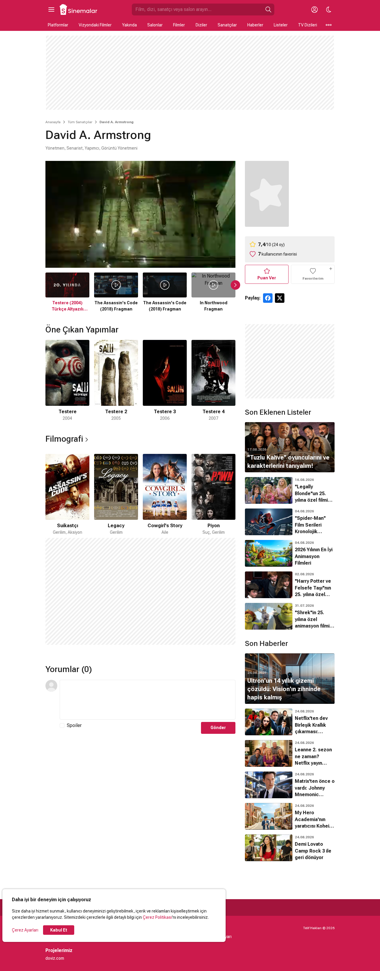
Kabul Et (58, 930)
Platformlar (58, 25)
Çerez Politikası (157, 917)
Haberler (255, 25)
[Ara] (268, 9)
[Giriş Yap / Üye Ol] (314, 9)
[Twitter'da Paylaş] (279, 298)
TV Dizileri (307, 25)
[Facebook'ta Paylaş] (268, 298)
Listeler (281, 25)
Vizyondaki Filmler (95, 25)
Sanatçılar (227, 25)
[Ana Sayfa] (79, 9)
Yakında (129, 25)
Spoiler (74, 725)
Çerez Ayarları (25, 930)
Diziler (201, 25)
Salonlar (155, 25)
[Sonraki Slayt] (235, 285)
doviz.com (54, 958)
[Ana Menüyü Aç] (51, 9)
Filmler (179, 25)
